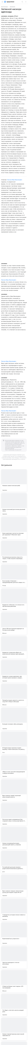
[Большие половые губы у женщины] (14, 719)
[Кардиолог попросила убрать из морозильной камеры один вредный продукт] (14, 647)
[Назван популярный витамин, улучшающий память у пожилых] (14, 838)
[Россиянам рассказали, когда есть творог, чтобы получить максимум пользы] (14, 552)
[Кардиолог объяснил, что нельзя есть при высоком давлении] (14, 600)
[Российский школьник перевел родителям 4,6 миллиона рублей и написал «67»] (14, 862)
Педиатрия (12, 6)
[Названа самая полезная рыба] (14, 480)
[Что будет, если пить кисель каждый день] (14, 1005)
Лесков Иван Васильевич (14, 179)
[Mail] (5, 2)
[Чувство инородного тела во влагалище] (14, 957)
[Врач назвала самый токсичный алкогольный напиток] (14, 790)
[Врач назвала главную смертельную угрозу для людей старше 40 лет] (14, 886)
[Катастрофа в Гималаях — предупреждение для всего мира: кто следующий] (14, 576)
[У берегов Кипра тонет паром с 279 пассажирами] (14, 981)
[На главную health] (10, 2)
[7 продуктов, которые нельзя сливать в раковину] (14, 910)
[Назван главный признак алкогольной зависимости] (14, 1029)
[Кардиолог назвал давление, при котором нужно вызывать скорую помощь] (14, 671)
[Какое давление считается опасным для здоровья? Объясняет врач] (14, 528)
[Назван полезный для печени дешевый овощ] (14, 504)
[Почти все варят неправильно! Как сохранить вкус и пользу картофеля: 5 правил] (14, 814)
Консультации (4, 6)
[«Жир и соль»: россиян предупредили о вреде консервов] (14, 766)
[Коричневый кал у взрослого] (14, 933)
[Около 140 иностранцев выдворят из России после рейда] (14, 623)
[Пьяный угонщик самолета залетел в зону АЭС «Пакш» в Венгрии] (14, 695)
